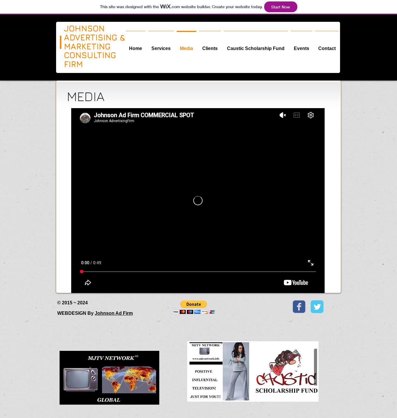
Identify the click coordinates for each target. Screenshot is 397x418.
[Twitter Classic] (317, 306)
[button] (193, 307)
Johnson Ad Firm (114, 313)
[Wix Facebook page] (299, 306)
